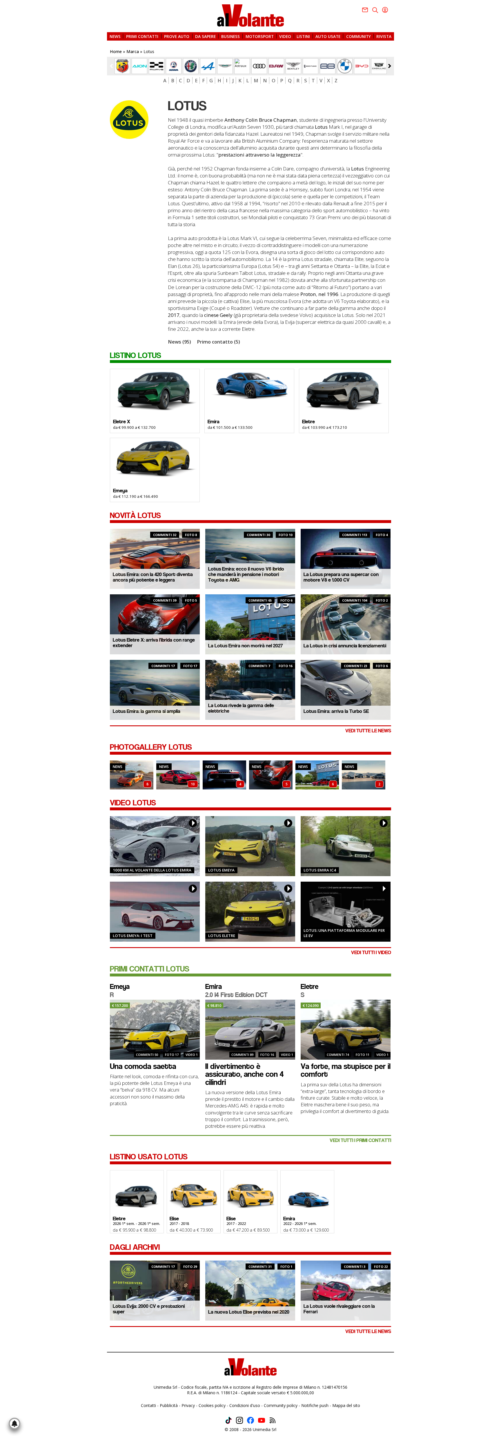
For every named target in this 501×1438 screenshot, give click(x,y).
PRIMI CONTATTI (142, 36)
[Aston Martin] (225, 66)
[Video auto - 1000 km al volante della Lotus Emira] (155, 846)
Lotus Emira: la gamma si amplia (146, 711)
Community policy (280, 1405)
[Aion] (139, 66)
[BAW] (276, 66)
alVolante (250, 15)
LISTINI (303, 36)
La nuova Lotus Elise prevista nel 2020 (248, 1312)
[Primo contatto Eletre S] (346, 1030)
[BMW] (344, 66)
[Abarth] (122, 66)
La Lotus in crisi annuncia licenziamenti (345, 646)
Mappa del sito (346, 1405)
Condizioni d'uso (244, 1405)
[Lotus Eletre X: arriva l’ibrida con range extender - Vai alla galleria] (271, 774)
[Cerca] (375, 10)
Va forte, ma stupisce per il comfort (346, 1070)
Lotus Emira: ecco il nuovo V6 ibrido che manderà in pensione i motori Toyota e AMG (246, 574)
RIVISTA (383, 36)
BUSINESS (230, 36)
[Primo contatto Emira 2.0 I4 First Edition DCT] (250, 1030)
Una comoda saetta (143, 1066)
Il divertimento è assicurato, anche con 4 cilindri (244, 1074)
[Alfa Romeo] (190, 66)
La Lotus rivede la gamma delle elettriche (241, 708)
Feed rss (272, 1420)
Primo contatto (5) (218, 341)
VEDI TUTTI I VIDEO (371, 952)
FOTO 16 (267, 1054)
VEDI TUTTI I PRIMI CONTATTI (360, 1140)
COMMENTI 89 (242, 1054)
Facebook (250, 1420)
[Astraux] (242, 66)
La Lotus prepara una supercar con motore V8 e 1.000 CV (341, 577)
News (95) (179, 341)
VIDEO (285, 36)
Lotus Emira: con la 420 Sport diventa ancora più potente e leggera (153, 577)
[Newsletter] (365, 10)
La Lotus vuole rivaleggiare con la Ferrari (339, 1309)
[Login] (385, 10)
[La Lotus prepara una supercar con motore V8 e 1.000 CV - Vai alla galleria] (224, 774)
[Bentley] (293, 66)
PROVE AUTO (176, 36)
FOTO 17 (172, 1054)
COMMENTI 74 (338, 1054)
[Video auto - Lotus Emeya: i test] (155, 912)
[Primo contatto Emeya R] (155, 1030)
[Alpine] (207, 66)
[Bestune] (310, 66)
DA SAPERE (205, 36)
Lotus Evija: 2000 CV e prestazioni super (149, 1309)
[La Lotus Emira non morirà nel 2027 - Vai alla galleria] (317, 774)
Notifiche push (314, 1405)
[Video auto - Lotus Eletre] (250, 912)
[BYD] (361, 66)
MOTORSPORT (260, 36)
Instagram (239, 1420)
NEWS (115, 36)
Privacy (188, 1405)
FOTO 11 (362, 1054)
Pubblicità (169, 1405)
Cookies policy (212, 1405)
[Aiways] (156, 66)
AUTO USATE (327, 36)
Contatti (148, 1405)
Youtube (261, 1420)
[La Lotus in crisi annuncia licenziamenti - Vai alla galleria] (363, 774)
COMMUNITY (358, 36)
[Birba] (327, 66)
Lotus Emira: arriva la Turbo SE (336, 711)
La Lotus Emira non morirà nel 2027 (245, 646)
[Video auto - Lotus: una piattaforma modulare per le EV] (346, 912)
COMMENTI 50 (147, 1054)
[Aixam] (173, 66)
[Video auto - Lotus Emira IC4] (346, 846)
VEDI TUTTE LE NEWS (368, 731)
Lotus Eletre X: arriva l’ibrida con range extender (154, 643)
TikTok (228, 1420)
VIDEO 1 (192, 1054)
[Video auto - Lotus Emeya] (250, 846)
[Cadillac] (378, 66)
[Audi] (259, 66)
